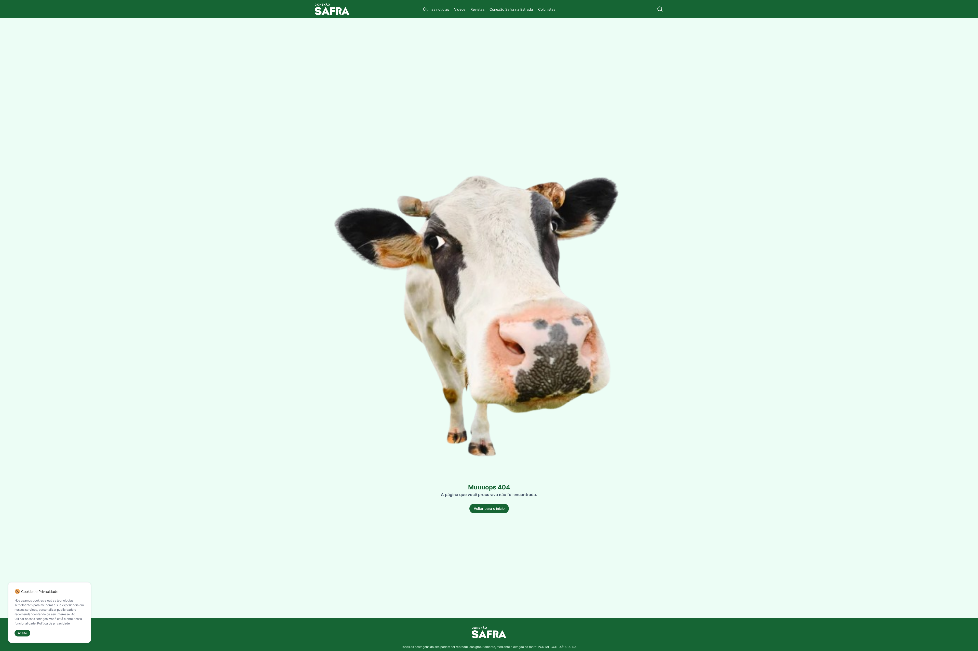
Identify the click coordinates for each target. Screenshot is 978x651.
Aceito (22, 633)
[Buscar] (660, 9)
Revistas (477, 9)
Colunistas (546, 9)
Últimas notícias (436, 9)
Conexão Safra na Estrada (511, 9)
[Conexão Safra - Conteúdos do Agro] (332, 9)
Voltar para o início (489, 508)
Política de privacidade (53, 623)
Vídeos (459, 9)
